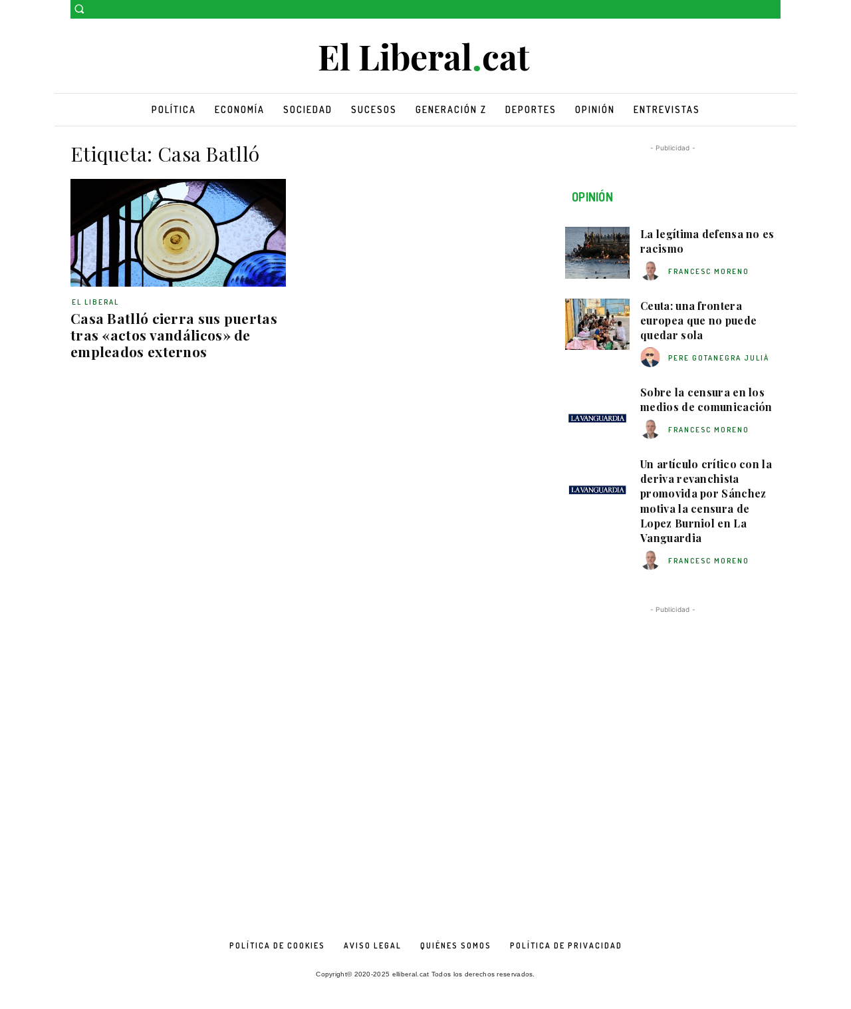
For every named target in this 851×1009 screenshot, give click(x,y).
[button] (79, 8)
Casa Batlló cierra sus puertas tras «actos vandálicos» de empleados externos (173, 334)
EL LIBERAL (95, 302)
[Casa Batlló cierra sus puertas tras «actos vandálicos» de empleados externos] (178, 233)
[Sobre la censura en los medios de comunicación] (597, 411)
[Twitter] (773, 9)
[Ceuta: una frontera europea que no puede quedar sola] (597, 325)
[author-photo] (652, 271)
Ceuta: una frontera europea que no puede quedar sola (698, 321)
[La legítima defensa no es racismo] (597, 253)
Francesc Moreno (708, 271)
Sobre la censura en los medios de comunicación (706, 399)
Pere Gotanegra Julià (718, 357)
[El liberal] (425, 57)
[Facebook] (754, 9)
